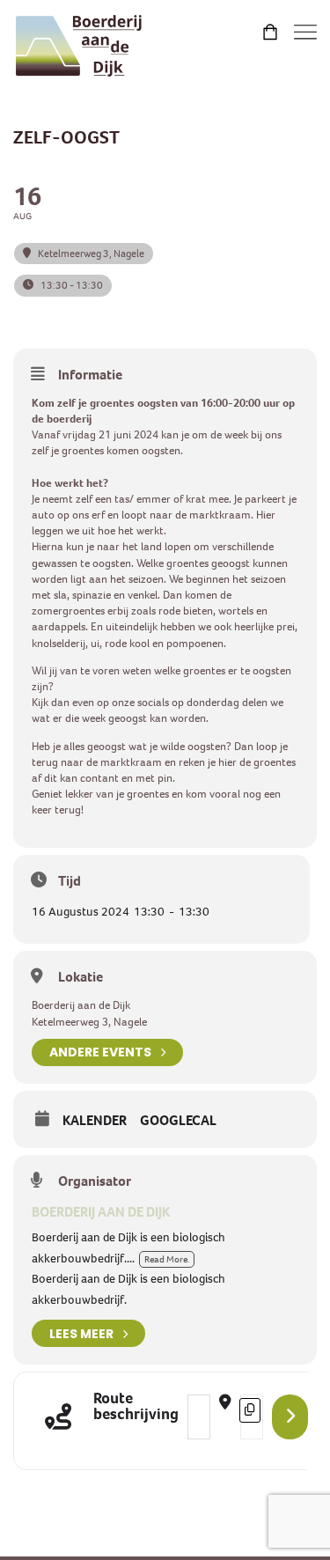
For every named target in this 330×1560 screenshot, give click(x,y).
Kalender (94, 1121)
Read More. (166, 1259)
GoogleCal (178, 1121)
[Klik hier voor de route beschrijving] (290, 1416)
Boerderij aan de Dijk (101, 1212)
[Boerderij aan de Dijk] (79, 46)
